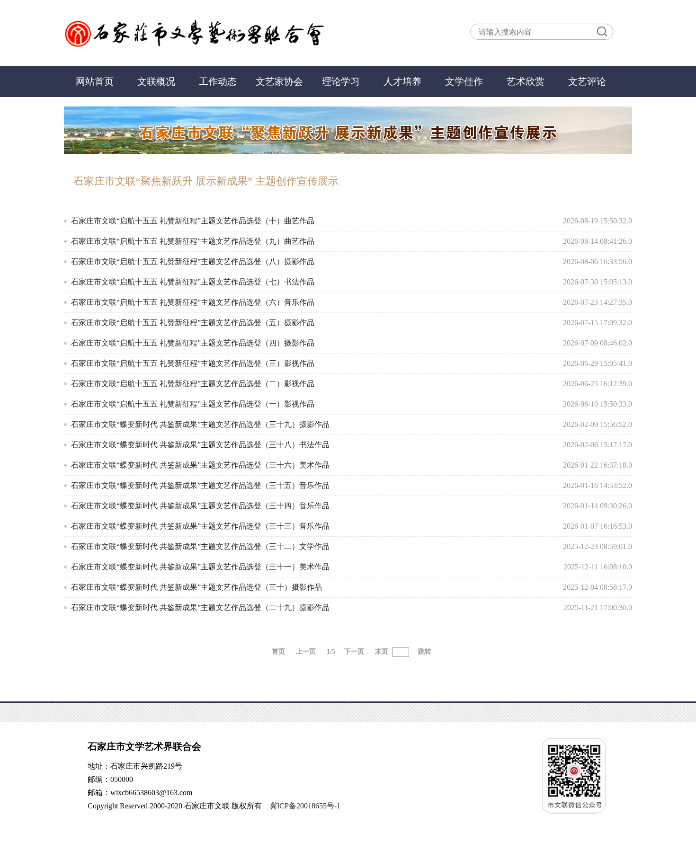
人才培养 (402, 81)
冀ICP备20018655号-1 (304, 806)
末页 (381, 651)
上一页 (306, 651)
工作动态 (218, 81)
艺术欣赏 (525, 81)
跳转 (424, 651)
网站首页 (95, 81)
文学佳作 (464, 81)
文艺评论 (587, 81)
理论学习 (341, 81)
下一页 (354, 651)
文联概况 (156, 81)
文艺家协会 (279, 81)
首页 (278, 651)
